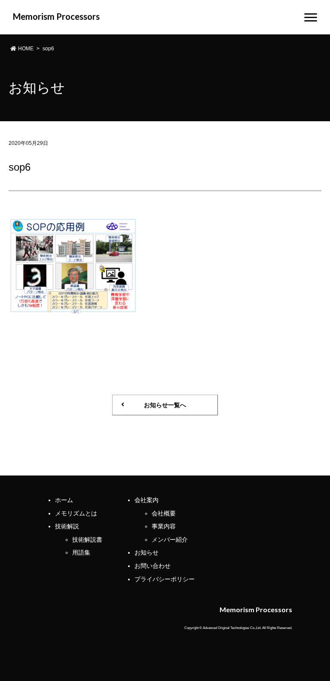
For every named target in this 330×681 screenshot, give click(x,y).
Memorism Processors (56, 16)
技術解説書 (87, 539)
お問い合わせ (152, 565)
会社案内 (146, 500)
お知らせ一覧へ (165, 405)
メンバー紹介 (170, 539)
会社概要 (164, 513)
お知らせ (146, 552)
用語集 (81, 552)
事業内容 (164, 526)
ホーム (64, 500)
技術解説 (67, 526)
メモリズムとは (76, 513)
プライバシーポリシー (164, 579)
